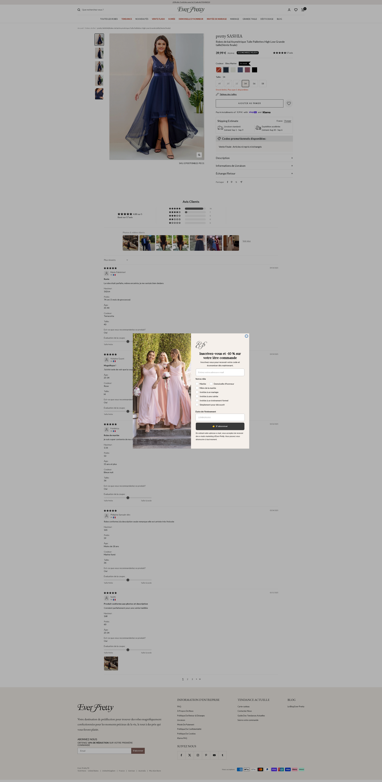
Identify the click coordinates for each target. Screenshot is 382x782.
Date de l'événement (205, 411)
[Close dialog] (246, 336)
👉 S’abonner (220, 426)
